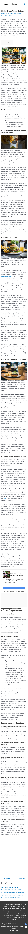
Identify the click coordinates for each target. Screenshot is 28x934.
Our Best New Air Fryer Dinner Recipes (12, 895)
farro (5, 498)
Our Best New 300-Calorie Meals (10, 887)
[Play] (14, 142)
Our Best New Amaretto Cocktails (10, 897)
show (10, 42)
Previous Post (6, 878)
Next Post (23, 878)
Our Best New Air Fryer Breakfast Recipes (12, 892)
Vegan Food (5, 13)
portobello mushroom (7, 276)
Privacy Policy (14, 921)
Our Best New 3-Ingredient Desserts (11, 889)
